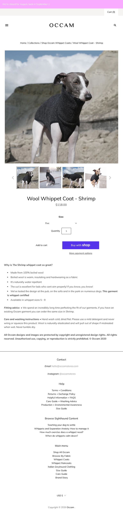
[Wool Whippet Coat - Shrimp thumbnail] (27, 178)
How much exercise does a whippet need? (61, 432)
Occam (70, 507)
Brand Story (61, 477)
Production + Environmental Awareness (61, 404)
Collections (34, 43)
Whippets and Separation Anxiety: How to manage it (61, 428)
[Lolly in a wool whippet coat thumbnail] (96, 178)
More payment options (80, 253)
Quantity (55, 230)
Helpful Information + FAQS (61, 397)
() (111, 12)
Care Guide (61, 473)
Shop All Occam (61, 452)
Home (23, 43)
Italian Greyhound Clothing (61, 466)
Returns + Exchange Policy (61, 394)
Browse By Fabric (61, 455)
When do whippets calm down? (61, 435)
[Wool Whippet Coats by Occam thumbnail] (50, 178)
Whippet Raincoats (61, 463)
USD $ (60, 495)
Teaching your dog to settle (61, 424)
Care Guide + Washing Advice (61, 401)
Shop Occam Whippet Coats (56, 43)
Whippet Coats (61, 459)
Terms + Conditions (61, 390)
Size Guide (61, 408)
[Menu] (7, 25)
